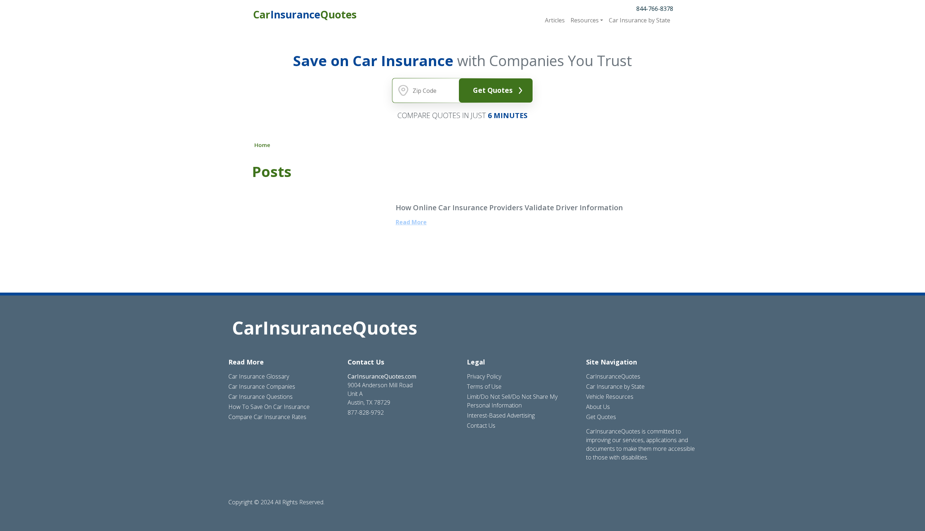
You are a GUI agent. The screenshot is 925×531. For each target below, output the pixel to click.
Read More (411, 222)
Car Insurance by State (615, 386)
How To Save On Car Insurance (269, 407)
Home (262, 144)
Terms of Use (484, 386)
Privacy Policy (484, 376)
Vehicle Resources (609, 397)
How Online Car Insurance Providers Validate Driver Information (509, 207)
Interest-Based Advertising (501, 415)
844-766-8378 (654, 9)
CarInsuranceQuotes (613, 376)
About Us (598, 407)
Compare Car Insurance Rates (267, 417)
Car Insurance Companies (261, 386)
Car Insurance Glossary (258, 376)
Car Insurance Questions (260, 397)
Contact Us (481, 425)
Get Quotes (493, 90)
